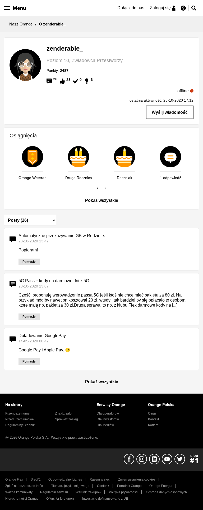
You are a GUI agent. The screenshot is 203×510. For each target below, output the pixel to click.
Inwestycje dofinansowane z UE (105, 498)
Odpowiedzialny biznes (65, 479)
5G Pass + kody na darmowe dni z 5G (54, 280)
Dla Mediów (105, 425)
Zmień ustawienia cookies (136, 479)
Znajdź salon (64, 413)
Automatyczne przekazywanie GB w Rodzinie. (62, 235)
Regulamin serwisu (54, 492)
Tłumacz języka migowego (70, 486)
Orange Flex (14, 479)
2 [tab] (105, 188)
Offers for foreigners (60, 498)
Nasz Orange (21, 24)
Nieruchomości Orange (22, 498)
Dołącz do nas (130, 8)
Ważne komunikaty (19, 492)
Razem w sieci (100, 479)
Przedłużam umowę (19, 419)
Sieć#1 (36, 479)
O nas (152, 413)
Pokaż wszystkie (101, 200)
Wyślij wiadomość (170, 112)
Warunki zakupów (88, 492)
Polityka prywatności (123, 492)
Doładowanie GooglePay (42, 335)
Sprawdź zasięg (66, 419)
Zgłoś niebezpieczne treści (24, 486)
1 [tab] (97, 188)
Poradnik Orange (129, 486)
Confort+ (103, 486)
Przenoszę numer (18, 413)
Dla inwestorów (108, 419)
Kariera (153, 425)
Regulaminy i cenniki (20, 425)
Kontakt (153, 419)
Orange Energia (160, 486)
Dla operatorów (108, 413)
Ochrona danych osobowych (166, 492)
